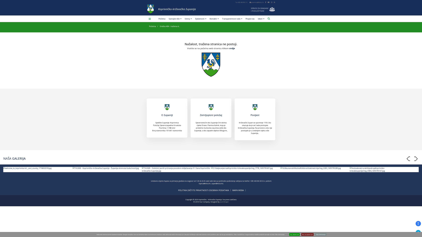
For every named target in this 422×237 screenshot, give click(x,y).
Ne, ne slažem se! (307, 234)
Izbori (260, 19)
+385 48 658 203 (256, 181)
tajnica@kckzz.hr (205, 183)
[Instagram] (271, 2)
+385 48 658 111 (242, 2)
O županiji (167, 115)
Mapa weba (238, 190)
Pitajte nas (250, 19)
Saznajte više (174, 19)
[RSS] (274, 2)
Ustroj (187, 19)
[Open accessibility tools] (418, 223)
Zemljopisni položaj (211, 115)
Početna (161, 19)
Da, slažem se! (294, 234)
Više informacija (321, 234)
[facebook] (265, 2)
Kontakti (213, 19)
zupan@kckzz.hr (217, 183)
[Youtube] (268, 2)
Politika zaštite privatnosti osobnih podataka (203, 190)
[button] (416, 158)
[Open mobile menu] (149, 18)
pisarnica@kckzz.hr (257, 2)
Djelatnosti (199, 19)
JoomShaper (224, 202)
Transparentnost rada (231, 19)
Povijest (255, 115)
